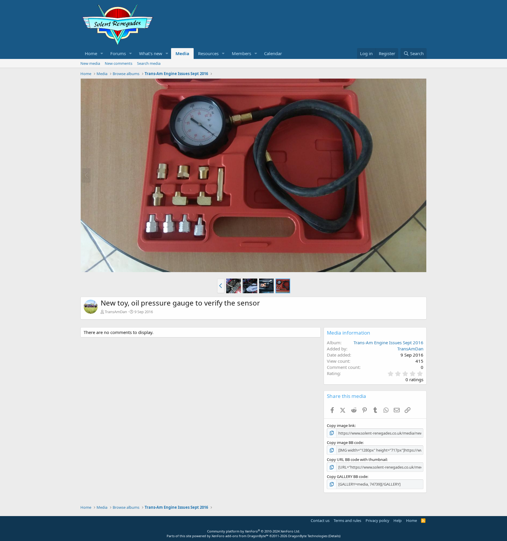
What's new (150, 53)
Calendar (273, 53)
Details (334, 536)
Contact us (320, 520)
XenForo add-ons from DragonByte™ (240, 536)
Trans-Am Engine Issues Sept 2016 (388, 342)
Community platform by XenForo (253, 531)
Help (397, 520)
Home (91, 53)
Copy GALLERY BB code (347, 476)
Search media (148, 63)
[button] (102, 53)
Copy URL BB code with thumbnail (357, 459)
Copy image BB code (345, 442)
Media (182, 53)
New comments (118, 63)
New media (90, 63)
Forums (118, 53)
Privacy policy (377, 520)
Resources (208, 53)
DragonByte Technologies (307, 536)
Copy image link (341, 425)
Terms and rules (347, 520)
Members (241, 53)
